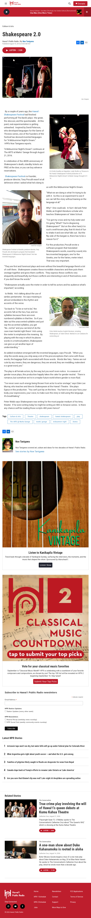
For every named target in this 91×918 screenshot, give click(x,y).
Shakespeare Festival (15, 176)
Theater (30, 416)
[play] (6, 12)
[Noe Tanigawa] (7, 445)
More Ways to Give (59, 907)
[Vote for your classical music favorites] (45, 618)
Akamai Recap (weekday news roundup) (21, 720)
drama (75, 422)
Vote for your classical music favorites (45, 666)
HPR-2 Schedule (40, 902)
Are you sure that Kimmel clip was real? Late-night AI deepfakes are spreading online (44, 778)
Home (36, 891)
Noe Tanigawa (28, 41)
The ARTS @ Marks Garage (20, 422)
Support (55, 902)
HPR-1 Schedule (40, 897)
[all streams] (87, 12)
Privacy (73, 902)
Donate (81, 3)
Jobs (36, 907)
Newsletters (56, 891)
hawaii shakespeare (63, 416)
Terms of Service (76, 897)
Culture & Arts (8, 26)
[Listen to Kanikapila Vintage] (45, 504)
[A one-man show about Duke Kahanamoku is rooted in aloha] (21, 850)
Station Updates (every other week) (19, 711)
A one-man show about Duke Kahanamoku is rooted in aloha (61, 847)
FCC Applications (76, 891)
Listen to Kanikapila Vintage (45, 552)
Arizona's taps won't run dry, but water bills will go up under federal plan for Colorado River (46, 746)
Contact (55, 897)
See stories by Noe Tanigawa (29, 451)
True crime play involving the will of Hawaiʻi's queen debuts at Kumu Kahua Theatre (62, 808)
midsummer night (60, 422)
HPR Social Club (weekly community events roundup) (26, 722)
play (78, 416)
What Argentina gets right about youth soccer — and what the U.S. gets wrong (40, 754)
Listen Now (45, 565)
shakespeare (44, 416)
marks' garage (41, 422)
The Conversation (45, 800)
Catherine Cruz (44, 816)
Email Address (11, 700)
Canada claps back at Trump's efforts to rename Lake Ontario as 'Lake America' (40, 770)
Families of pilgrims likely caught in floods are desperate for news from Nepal (40, 762)
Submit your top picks (45, 681)
